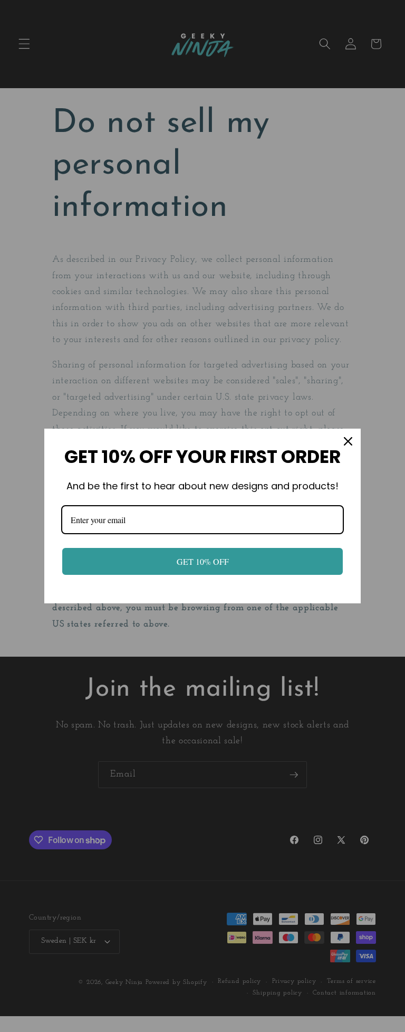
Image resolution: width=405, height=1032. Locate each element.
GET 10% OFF (203, 561)
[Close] (348, 441)
